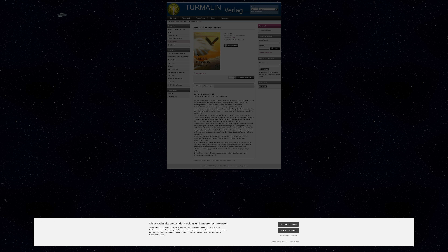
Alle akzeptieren (288, 224)
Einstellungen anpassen (288, 235)
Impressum (294, 241)
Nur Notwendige (288, 230)
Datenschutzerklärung (279, 241)
